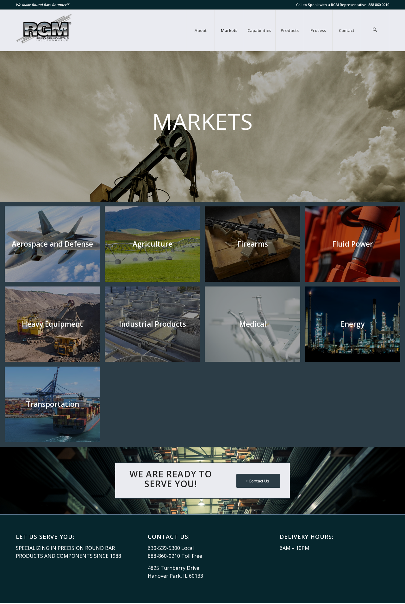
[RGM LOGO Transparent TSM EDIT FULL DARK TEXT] (44, 30)
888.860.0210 (378, 4)
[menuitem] (200, 30)
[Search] (375, 30)
